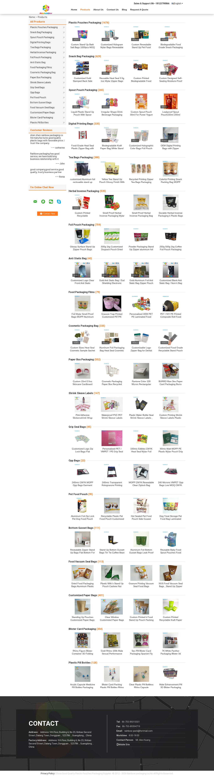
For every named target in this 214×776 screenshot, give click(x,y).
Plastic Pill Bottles (39, 122)
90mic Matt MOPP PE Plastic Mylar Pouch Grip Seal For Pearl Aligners (171, 451)
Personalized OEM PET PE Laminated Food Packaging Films (141, 317)
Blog (124, 9)
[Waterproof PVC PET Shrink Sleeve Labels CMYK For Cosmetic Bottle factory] (112, 404)
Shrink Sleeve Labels (40, 82)
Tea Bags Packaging (40, 47)
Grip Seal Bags (37, 87)
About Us (98, 9)
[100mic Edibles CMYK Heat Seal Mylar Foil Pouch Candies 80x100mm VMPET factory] (141, 438)
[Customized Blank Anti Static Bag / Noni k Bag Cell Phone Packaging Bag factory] (171, 270)
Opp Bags (35, 92)
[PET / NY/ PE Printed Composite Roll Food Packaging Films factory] (171, 303)
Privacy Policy (48, 773)
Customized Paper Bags (42, 112)
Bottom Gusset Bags (41, 102)
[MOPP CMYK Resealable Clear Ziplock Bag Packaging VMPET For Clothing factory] (141, 472)
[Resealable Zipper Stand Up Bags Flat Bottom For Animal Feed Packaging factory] (83, 539)
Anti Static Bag (37, 62)
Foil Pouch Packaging (40, 57)
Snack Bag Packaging (41, 32)
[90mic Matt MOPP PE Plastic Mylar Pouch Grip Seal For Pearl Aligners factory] (171, 438)
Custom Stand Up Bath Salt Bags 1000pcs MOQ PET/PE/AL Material (82, 47)
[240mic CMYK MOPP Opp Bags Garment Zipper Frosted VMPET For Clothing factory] (83, 472)
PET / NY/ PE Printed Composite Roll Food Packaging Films (170, 317)
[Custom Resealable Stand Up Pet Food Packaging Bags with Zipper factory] (141, 34)
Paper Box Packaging (40, 77)
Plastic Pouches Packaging (44, 27)
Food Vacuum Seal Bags (42, 107)
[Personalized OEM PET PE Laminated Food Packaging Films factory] (141, 303)
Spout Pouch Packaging (42, 37)
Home (74, 9)
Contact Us (113, 9)
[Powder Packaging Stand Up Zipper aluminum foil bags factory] (141, 236)
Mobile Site (124, 744)
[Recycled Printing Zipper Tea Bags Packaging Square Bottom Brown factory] (141, 169)
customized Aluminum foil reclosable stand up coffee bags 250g (82, 182)
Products (85, 9)
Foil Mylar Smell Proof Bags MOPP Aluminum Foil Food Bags (82, 317)
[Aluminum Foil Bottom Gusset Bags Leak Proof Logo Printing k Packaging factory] (141, 539)
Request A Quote (139, 9)
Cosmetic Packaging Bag (42, 72)
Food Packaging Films (41, 67)
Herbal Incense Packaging (43, 52)
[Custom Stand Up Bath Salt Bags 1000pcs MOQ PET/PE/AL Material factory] (83, 34)
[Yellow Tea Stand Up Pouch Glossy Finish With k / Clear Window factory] (112, 169)
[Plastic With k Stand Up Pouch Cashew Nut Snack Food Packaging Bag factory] (112, 573)
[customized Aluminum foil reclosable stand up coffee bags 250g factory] (83, 169)
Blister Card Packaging (41, 117)
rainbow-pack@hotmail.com (138, 731)
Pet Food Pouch (38, 97)
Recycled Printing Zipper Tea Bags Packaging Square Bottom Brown (141, 182)
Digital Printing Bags (40, 42)
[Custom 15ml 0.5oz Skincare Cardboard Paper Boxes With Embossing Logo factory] (83, 371)
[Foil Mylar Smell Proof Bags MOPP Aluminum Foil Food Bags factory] (83, 303)
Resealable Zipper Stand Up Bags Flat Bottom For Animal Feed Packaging (82, 553)
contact (44, 723)
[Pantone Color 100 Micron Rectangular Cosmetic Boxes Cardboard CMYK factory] (141, 371)
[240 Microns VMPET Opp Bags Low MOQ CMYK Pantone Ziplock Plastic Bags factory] (171, 472)
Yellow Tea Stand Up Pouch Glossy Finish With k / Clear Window (112, 182)
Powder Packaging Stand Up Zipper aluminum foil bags (141, 249)
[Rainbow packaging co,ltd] (46, 9)
